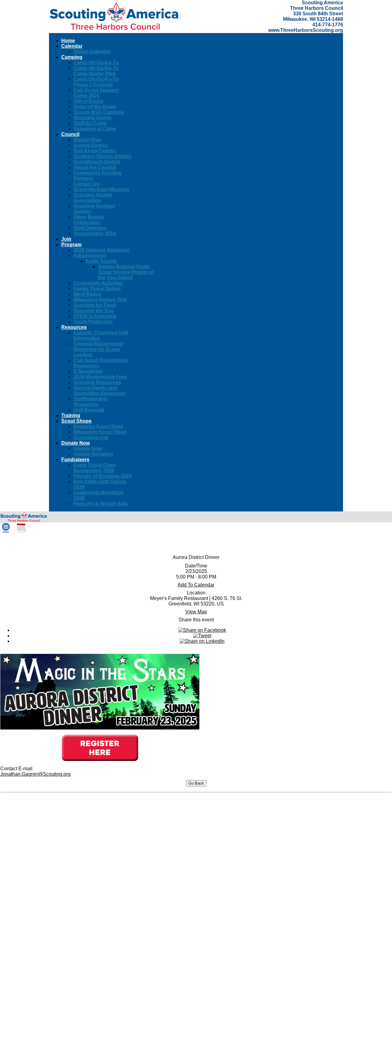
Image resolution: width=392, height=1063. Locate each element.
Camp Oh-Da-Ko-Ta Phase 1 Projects (96, 82)
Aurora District (90, 145)
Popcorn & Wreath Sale (101, 503)
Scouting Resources (97, 382)
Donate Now (88, 448)
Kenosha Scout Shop (98, 426)
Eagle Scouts (101, 261)
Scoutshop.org (91, 437)
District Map (87, 139)
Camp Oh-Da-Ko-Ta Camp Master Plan (96, 71)
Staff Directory (90, 228)
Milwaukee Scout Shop (100, 432)
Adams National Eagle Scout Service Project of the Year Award (126, 272)
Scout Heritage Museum (101, 189)
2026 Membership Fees (100, 376)
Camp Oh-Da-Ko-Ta (96, 62)
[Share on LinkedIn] (202, 641)
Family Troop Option (97, 288)
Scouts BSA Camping (99, 112)
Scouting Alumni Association (93, 197)
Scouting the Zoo (94, 310)
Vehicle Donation (93, 454)
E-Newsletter (88, 371)
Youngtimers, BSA (95, 233)
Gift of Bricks (89, 101)
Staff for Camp (90, 123)
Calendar (71, 46)
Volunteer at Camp (95, 128)
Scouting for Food (95, 305)
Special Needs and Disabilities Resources (100, 390)
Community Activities (98, 283)
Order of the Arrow (95, 106)
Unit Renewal (89, 410)
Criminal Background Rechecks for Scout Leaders (98, 349)
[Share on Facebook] (202, 630)
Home (68, 40)
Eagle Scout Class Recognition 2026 (95, 467)
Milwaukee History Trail (100, 299)
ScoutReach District (97, 161)
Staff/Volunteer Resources (91, 401)
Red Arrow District (95, 150)
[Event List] (21, 531)
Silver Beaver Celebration (89, 219)
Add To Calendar (196, 584)
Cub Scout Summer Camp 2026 (96, 93)
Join (66, 239)
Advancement (90, 255)
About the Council (95, 167)
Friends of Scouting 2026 (103, 476)
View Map (196, 611)
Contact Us (87, 184)
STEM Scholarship (95, 316)
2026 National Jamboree (102, 250)
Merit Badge (87, 294)
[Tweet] (202, 635)
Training (70, 415)
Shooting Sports (93, 117)
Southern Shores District (102, 156)
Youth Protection (93, 321)
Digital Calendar (92, 51)
